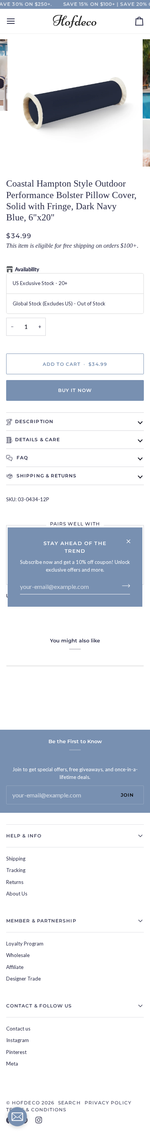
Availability (27, 269)
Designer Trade (23, 979)
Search (69, 1103)
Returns (14, 882)
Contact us (18, 1029)
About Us (16, 894)
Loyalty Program (24, 944)
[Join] (123, 585)
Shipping (15, 859)
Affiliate (14, 967)
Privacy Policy (108, 1103)
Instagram (17, 1040)
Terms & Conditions (36, 1109)
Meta (12, 1064)
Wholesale (18, 955)
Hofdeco (26, 1103)
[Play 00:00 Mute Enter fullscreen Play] (75, 103)
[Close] (131, 538)
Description (34, 421)
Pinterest (16, 1052)
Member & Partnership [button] (41, 921)
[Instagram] (38, 1120)
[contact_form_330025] (17, 1116)
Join (127, 795)
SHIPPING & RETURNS (46, 476)
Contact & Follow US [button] (39, 1006)
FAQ (21, 457)
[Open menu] (17, 21)
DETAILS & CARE (37, 439)
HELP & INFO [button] (24, 836)
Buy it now (75, 390)
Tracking (15, 870)
